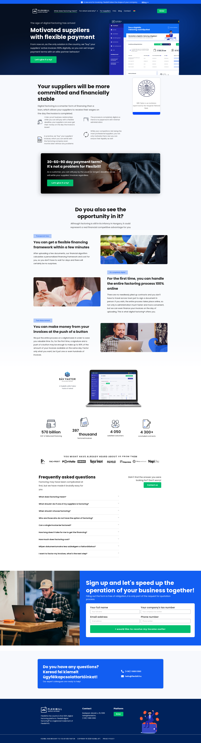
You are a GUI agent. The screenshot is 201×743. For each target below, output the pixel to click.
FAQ (114, 11)
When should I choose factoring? (55, 511)
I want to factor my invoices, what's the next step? (63, 553)
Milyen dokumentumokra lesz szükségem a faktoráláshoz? (67, 546)
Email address (99, 617)
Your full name (99, 607)
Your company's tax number (158, 607)
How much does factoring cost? (54, 539)
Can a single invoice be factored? (55, 525)
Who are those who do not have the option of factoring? (66, 518)
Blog (120, 11)
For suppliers (105, 11)
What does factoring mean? (65, 11)
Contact (127, 11)
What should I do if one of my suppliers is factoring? (64, 504)
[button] (43, 236)
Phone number (150, 617)
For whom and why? (87, 11)
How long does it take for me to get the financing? (63, 532)
